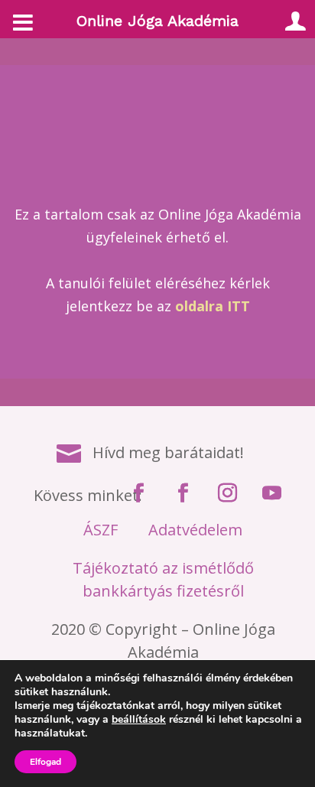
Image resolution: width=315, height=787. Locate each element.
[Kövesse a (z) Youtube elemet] (272, 493)
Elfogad (45, 762)
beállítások (139, 720)
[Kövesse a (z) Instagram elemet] (228, 493)
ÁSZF (100, 529)
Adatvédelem (195, 529)
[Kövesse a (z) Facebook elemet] (139, 493)
